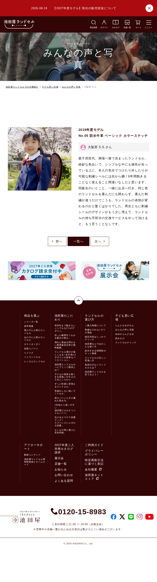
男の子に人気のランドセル (34, 331)
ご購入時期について (95, 325)
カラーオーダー (32, 344)
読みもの (120, 338)
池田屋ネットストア (94, 476)
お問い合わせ (64, 475)
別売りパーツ (31, 348)
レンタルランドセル (34, 361)
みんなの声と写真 (71, 87)
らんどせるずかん (124, 325)
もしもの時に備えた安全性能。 (65, 431)
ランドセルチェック (126, 342)
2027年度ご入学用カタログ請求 (64, 448)
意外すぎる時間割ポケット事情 (95, 352)
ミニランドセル (32, 357)
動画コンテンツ (32, 455)
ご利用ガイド (94, 445)
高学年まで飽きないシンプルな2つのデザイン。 (65, 328)
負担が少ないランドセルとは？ (95, 366)
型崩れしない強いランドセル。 (65, 392)
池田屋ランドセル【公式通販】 (22, 87)
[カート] (138, 23)
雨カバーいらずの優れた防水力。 (65, 399)
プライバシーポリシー (94, 452)
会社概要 (91, 469)
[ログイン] (104, 23)
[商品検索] (93, 23)
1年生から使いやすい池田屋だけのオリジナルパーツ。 (65, 409)
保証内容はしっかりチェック (95, 338)
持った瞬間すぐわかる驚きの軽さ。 (65, 336)
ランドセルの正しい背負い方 (95, 359)
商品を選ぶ (32, 315)
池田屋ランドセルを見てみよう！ (95, 373)
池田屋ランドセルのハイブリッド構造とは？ (65, 367)
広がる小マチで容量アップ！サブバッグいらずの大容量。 (65, 421)
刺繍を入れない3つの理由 (95, 330)
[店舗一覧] (127, 23)
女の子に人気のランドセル (34, 338)
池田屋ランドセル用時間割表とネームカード (34, 462)
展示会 (59, 458)
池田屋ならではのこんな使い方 (95, 345)
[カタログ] (116, 23)
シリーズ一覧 (31, 322)
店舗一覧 (61, 463)
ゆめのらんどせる (124, 334)
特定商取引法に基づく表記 (94, 461)
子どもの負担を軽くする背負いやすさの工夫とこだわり (65, 377)
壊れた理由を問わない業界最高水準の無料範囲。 (65, 345)
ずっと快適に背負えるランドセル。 (65, 385)
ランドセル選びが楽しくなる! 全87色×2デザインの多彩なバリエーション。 (65, 356)
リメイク (29, 353)
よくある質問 (64, 480)
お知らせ (61, 469)
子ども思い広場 (50, 87)
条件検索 (29, 326)
